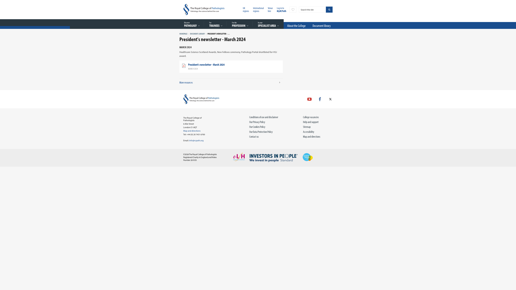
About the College (296, 25)
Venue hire (270, 9)
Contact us (254, 136)
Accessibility (308, 132)
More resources (186, 82)
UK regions (246, 9)
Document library (322, 25)
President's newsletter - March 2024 (206, 64)
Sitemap (307, 127)
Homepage (183, 33)
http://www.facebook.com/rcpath (320, 99)
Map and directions (311, 136)
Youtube (309, 99)
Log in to (281, 9)
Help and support (311, 122)
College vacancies (311, 117)
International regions (258, 9)
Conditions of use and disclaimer (263, 117)
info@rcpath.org (196, 140)
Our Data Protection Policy (261, 132)
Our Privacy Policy (257, 122)
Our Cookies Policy (257, 127)
